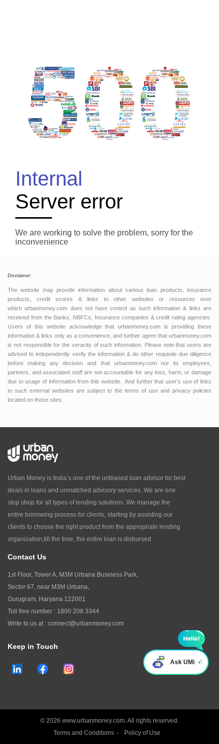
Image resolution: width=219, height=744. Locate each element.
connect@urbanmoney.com (86, 623)
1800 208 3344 (78, 611)
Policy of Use (142, 732)
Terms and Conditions (83, 732)
